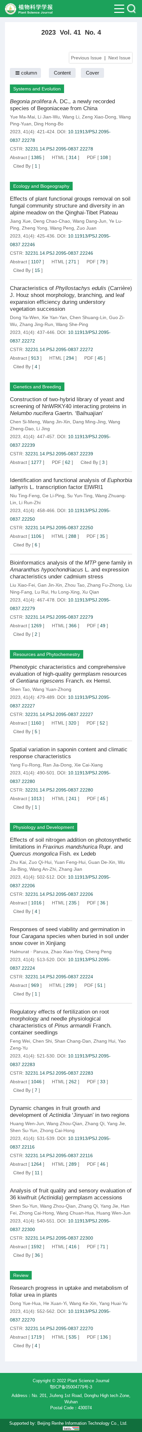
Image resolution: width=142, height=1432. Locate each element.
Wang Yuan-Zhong (51, 689)
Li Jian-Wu (49, 116)
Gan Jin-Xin (50, 585)
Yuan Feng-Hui (70, 862)
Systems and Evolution (37, 88)
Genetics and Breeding (37, 386)
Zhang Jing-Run (36, 324)
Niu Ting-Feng (25, 495)
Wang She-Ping (72, 324)
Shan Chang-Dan (72, 1041)
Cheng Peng (99, 951)
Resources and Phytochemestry (46, 654)
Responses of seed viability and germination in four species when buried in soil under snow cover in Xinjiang (69, 936)
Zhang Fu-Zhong (105, 585)
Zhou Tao (75, 585)
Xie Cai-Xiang (88, 764)
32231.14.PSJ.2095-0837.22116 (59, 1155)
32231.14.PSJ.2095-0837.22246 (59, 253)
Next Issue (119, 57)
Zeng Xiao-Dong (99, 116)
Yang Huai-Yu (113, 1303)
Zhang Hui (104, 1041)
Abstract (18, 157)
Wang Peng (62, 228)
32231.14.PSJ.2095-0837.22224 (59, 976)
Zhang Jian (70, 869)
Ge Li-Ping (53, 495)
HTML (58, 157)
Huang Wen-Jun (27, 1123)
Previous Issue (86, 57)
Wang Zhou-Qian (64, 1123)
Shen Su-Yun (23, 1130)
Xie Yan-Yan (54, 317)
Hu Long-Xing (65, 592)
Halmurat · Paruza (29, 951)
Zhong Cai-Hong (57, 1130)
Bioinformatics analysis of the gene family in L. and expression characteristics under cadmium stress (71, 570)
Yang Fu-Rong (25, 764)
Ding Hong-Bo (48, 123)
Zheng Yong (34, 228)
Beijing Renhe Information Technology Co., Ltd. (82, 1423)
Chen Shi (42, 1041)
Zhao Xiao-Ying (67, 951)
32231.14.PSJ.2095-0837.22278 (59, 148)
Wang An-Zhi (42, 869)
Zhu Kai (18, 862)
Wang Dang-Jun (89, 221)
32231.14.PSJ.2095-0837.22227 (59, 714)
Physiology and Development (43, 827)
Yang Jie (116, 1123)
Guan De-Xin (101, 862)
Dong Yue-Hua (25, 1303)
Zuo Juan (86, 228)
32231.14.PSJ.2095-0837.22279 (59, 617)
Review (20, 1275)
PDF (91, 157)
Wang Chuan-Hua (75, 1213)
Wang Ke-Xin (82, 1303)
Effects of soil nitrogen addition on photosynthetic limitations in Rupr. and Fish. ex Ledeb (70, 847)
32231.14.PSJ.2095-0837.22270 (59, 1328)
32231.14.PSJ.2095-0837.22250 (59, 527)
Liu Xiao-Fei (22, 585)
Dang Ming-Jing (89, 421)
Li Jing (43, 428)
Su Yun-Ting (79, 495)
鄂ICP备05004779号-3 (71, 1386)
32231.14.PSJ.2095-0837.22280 (59, 790)
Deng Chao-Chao (51, 221)
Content (62, 73)
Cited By (22, 166)
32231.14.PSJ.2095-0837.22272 (59, 349)
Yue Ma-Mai (22, 116)
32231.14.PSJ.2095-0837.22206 (59, 894)
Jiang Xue (20, 221)
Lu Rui (41, 592)
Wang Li (70, 116)
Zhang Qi (94, 1123)
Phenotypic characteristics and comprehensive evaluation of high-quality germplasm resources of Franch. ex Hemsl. (68, 674)
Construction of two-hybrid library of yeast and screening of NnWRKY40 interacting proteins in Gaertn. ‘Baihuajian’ (68, 406)
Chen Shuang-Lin (88, 317)
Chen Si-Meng (25, 421)
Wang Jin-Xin (56, 421)
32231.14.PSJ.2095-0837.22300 (59, 1238)
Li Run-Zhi (30, 502)
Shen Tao (20, 689)
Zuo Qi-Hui (40, 862)
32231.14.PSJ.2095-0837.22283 (59, 1073)
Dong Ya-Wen (24, 317)
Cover (92, 73)
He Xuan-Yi (55, 1303)
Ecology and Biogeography (41, 186)
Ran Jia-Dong (57, 764)
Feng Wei (20, 1041)
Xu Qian (90, 592)
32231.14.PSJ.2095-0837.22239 (59, 453)
